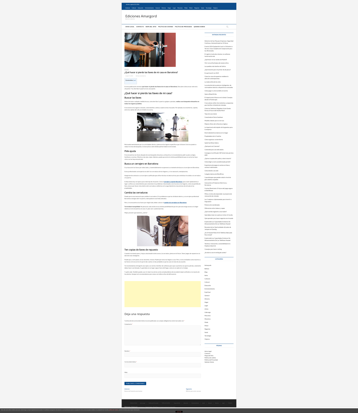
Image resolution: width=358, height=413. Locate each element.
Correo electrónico (130, 362)
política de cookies (113, 410)
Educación (140, 8)
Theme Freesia (148, 407)
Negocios (196, 8)
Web (125, 372)
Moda (185, 8)
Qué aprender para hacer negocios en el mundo (219, 218)
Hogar (169, 8)
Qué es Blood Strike (211, 94)
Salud (202, 8)
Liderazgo (208, 312)
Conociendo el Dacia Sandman (214, 117)
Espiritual (208, 292)
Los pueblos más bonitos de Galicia (215, 66)
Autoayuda (208, 265)
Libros (206, 309)
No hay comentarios (140, 76)
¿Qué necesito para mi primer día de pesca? (218, 69)
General (158, 8)
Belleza (207, 268)
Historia (164, 8)
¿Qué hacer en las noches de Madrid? (216, 59)
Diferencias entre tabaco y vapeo (215, 208)
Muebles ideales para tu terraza (214, 120)
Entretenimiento (149, 8)
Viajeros (215, 8)
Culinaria (127, 8)
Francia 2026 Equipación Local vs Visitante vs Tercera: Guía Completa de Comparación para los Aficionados (219, 49)
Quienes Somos (199, 26)
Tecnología (208, 8)
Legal (174, 8)
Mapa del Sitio (151, 26)
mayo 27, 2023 (129, 76)
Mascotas (180, 8)
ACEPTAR (179, 411)
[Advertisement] (162, 294)
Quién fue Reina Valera (212, 143)
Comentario (128, 324)
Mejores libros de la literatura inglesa (216, 124)
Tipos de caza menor (211, 114)
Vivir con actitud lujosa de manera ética (217, 63)
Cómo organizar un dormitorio (214, 139)
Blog (206, 272)
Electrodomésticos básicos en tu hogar (216, 133)
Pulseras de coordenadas (212, 205)
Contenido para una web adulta (214, 149)
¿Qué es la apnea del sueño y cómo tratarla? (218, 158)
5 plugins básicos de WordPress (214, 174)
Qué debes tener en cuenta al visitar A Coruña (219, 215)
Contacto (140, 26)
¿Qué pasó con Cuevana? (212, 146)
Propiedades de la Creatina (213, 136)
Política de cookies (165, 26)
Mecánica (208, 319)
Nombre (127, 351)
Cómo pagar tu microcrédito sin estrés (216, 91)
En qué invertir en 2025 (212, 73)
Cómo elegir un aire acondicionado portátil (217, 162)
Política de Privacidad (183, 26)
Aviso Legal (129, 26)
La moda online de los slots (213, 82)
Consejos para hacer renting (213, 249)
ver (134, 80)
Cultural (134, 8)
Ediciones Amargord (141, 16)
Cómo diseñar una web (211, 170)
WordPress (156, 407)
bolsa (206, 275)
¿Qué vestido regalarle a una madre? (216, 211)
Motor (191, 8)
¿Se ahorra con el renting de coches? (215, 252)
